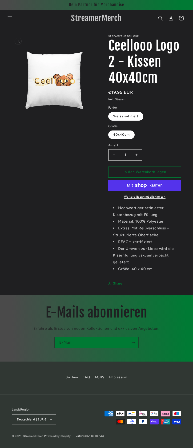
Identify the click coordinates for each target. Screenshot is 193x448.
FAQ (86, 377)
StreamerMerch (33, 436)
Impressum (118, 377)
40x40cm (121, 135)
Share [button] (117, 283)
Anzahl (113, 145)
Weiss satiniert (125, 116)
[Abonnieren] (133, 342)
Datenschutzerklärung (90, 435)
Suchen (72, 377)
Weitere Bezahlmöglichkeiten (145, 196)
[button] (10, 18)
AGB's (100, 377)
